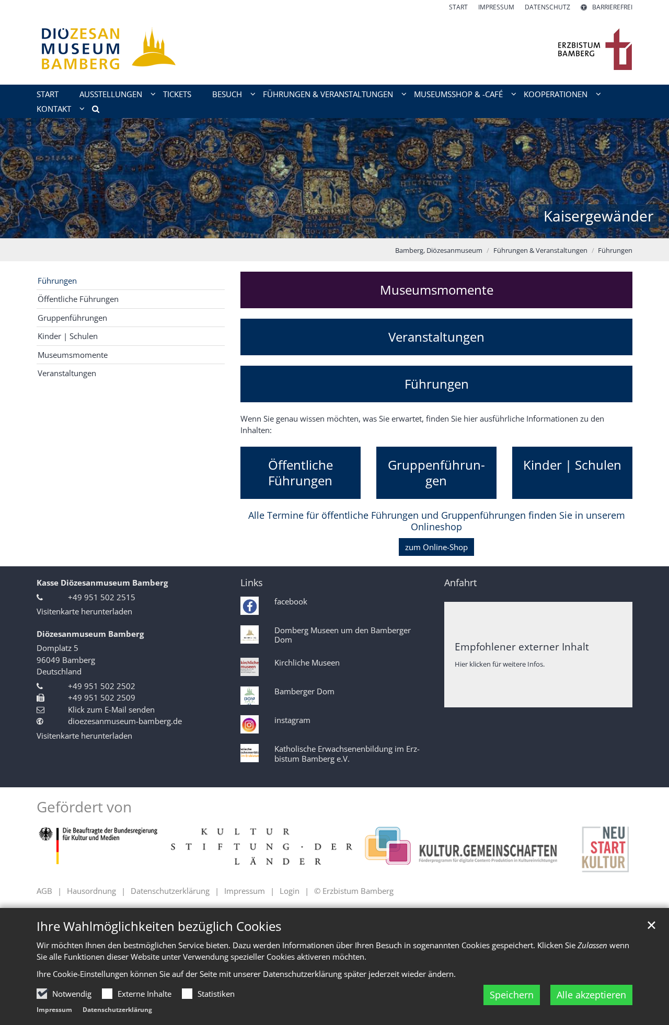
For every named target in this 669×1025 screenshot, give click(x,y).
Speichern (512, 994)
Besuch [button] (227, 94)
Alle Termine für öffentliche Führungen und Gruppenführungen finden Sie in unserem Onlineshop (436, 521)
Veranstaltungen (436, 337)
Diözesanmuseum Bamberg (90, 633)
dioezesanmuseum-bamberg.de (125, 721)
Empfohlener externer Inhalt (522, 646)
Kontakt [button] (54, 108)
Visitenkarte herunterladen (84, 611)
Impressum (54, 1009)
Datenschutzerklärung (117, 1009)
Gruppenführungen (72, 317)
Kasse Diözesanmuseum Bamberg (102, 582)
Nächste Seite (648, 178)
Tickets (177, 94)
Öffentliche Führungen (78, 299)
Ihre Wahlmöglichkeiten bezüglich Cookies (159, 926)
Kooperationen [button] (555, 94)
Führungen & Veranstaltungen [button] (328, 94)
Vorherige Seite (20, 178)
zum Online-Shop (436, 547)
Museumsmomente (73, 355)
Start (48, 94)
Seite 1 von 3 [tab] (316, 228)
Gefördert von (84, 807)
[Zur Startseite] (334, 48)
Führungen (615, 250)
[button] (92, 110)
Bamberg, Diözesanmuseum (438, 250)
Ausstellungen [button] (110, 94)
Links (251, 583)
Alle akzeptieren (591, 994)
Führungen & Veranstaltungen (540, 250)
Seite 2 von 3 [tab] (334, 228)
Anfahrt (460, 583)
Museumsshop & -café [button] (458, 94)
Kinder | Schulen (68, 336)
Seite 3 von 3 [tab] (353, 228)
